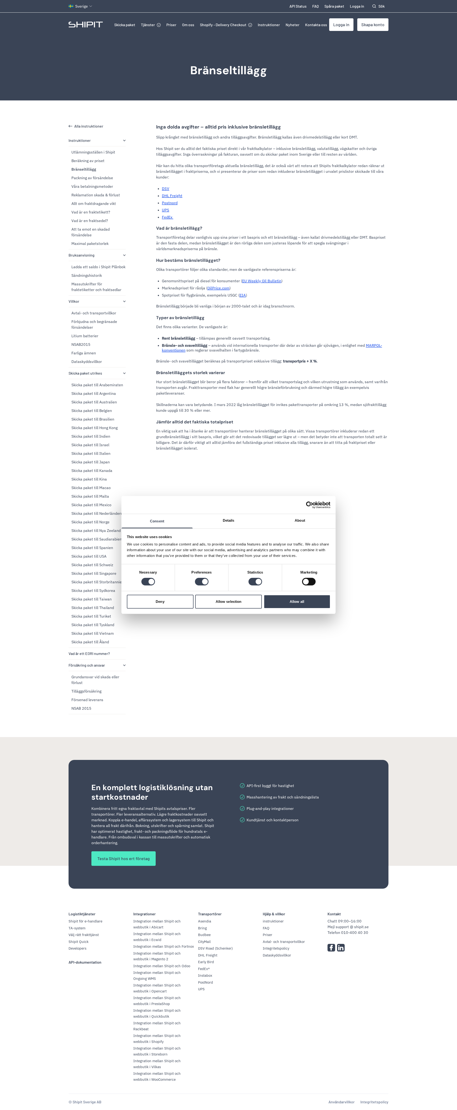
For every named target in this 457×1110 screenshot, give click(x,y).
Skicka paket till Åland (90, 641)
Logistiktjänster (82, 914)
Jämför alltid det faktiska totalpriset (194, 422)
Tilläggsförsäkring (86, 691)
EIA (242, 295)
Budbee (204, 934)
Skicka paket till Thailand (92, 607)
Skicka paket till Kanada (91, 470)
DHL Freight (172, 195)
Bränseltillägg (228, 70)
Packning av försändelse (92, 177)
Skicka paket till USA (88, 556)
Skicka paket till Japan (90, 462)
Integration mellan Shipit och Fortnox (163, 946)
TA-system (77, 928)
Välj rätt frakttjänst (84, 934)
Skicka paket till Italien (90, 453)
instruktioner (273, 921)
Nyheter (292, 24)
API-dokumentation (85, 962)
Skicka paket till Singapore (93, 573)
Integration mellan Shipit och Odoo (161, 966)
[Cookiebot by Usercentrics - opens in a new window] (309, 504)
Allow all (297, 602)
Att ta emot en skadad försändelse (90, 232)
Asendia (204, 921)
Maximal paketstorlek (90, 243)
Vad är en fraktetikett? (90, 212)
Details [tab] (228, 520)
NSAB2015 (80, 344)
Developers (77, 948)
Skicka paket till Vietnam (92, 633)
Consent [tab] (157, 521)
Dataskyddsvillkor (86, 361)
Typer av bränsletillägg (180, 318)
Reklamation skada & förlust (95, 195)
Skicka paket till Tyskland (92, 624)
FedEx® (204, 968)
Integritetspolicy (276, 948)
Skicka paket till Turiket (91, 616)
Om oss (188, 24)
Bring (202, 928)
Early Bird (206, 962)
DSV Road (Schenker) (215, 948)
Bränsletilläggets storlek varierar (190, 373)
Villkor (74, 301)
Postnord (170, 202)
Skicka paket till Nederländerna (98, 513)
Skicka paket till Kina (89, 479)
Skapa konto (372, 24)
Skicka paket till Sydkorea (93, 590)
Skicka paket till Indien (90, 436)
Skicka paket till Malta (90, 496)
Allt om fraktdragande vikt (93, 203)
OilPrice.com (218, 288)
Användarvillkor (341, 1102)
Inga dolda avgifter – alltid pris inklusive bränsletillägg (218, 127)
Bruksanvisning (81, 255)
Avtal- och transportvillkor (93, 313)
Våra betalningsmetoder (92, 186)
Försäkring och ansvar (87, 665)
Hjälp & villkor (274, 914)
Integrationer (144, 914)
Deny (160, 602)
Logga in (357, 6)
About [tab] (300, 520)
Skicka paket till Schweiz (92, 564)
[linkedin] (341, 947)
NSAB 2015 (81, 708)
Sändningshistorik (86, 275)
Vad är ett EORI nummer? (89, 653)
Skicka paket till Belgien (91, 410)
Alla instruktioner (88, 126)
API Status (298, 6)
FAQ (315, 6)
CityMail (204, 941)
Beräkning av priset (87, 160)
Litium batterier (84, 335)
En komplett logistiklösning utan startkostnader (152, 792)
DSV (165, 188)
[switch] (202, 581)
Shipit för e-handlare (85, 921)
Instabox (205, 975)
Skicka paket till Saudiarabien (96, 539)
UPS (165, 210)
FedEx (167, 217)
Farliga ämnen (83, 353)
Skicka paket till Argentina (93, 393)
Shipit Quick (79, 941)
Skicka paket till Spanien (92, 547)
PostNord (205, 982)
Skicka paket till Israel (90, 444)
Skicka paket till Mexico (91, 504)
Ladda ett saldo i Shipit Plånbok (98, 266)
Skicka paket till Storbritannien (97, 582)
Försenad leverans (87, 699)
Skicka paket (124, 24)
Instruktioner (269, 24)
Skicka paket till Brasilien (92, 419)
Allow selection (229, 602)
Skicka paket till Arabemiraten (97, 384)
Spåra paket (334, 6)
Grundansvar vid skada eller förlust (95, 679)
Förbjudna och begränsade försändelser (94, 324)
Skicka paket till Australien (94, 402)
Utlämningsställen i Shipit (93, 152)
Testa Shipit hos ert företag (123, 858)
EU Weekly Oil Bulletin (261, 280)
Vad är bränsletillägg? (179, 228)
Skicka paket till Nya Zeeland (96, 530)
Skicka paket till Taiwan (91, 599)
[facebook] (331, 947)
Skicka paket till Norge (90, 522)
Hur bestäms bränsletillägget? (188, 260)
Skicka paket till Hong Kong (94, 427)
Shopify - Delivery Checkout (223, 24)
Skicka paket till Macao (91, 487)
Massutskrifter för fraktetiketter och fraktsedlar (96, 287)
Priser (171, 24)
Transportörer (210, 914)
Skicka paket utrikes (85, 373)
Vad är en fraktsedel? (89, 220)
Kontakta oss (316, 24)
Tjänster (148, 24)
